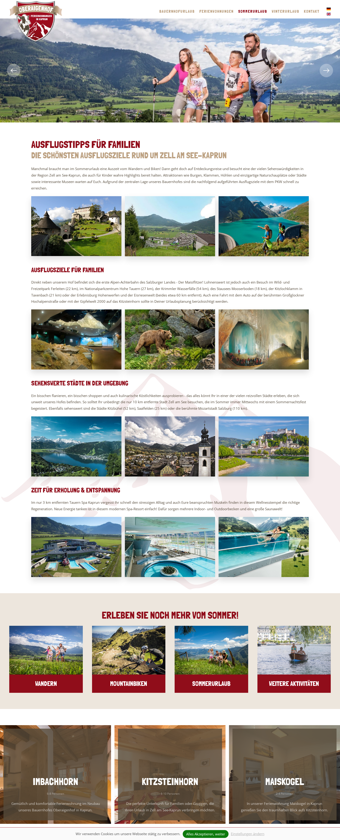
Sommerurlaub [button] (252, 11)
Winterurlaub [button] (285, 11)
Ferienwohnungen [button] (216, 11)
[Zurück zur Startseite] (35, 21)
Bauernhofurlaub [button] (177, 11)
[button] (13, 70)
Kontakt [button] (312, 11)
